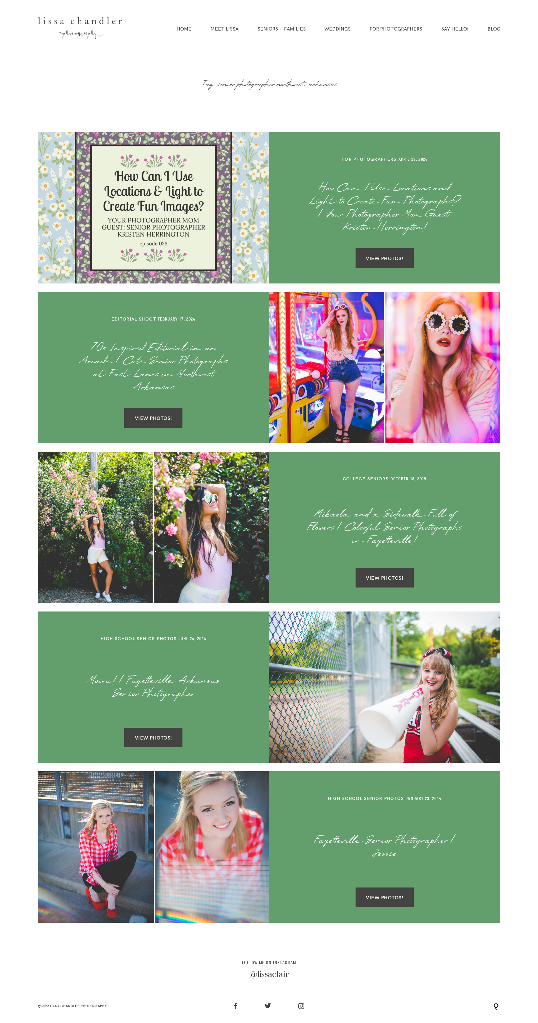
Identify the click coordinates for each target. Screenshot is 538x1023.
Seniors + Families (281, 29)
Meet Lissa (224, 29)
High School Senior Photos (139, 638)
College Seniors (366, 478)
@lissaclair (269, 975)
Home (184, 29)
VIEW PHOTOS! (384, 258)
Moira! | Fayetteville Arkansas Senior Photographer (153, 687)
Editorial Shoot (133, 318)
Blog (494, 29)
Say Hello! (455, 29)
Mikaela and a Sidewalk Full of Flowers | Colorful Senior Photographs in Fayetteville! (384, 527)
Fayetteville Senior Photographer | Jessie (384, 847)
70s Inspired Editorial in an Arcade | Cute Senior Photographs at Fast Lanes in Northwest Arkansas (153, 368)
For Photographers (396, 29)
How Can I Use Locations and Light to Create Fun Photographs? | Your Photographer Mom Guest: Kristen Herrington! (384, 208)
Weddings (337, 29)
